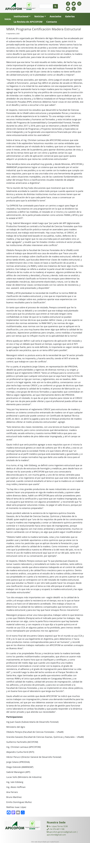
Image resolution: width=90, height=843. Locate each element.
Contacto (51, 21)
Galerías (70, 16)
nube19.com (54, 842)
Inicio (8, 19)
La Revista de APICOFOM (28, 21)
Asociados (55, 16)
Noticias (39, 16)
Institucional (21, 16)
